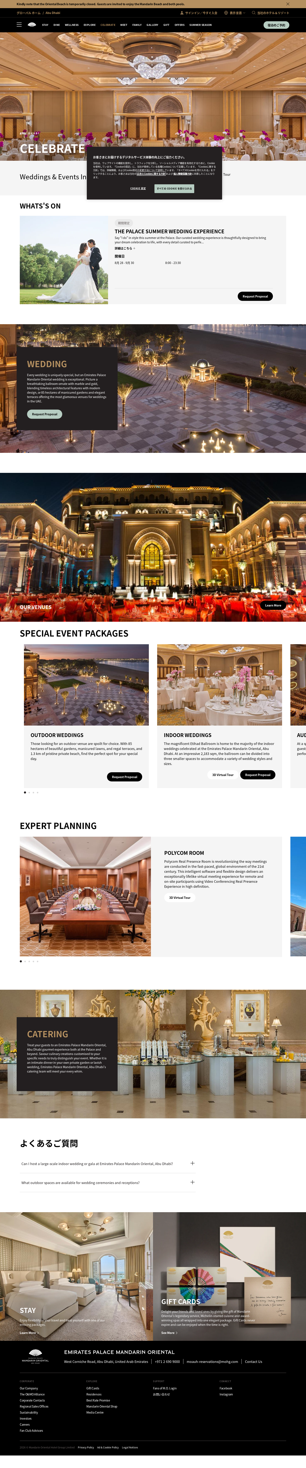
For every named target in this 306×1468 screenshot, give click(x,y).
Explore (90, 24)
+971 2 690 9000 (167, 1361)
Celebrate (108, 24)
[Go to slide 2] (29, 792)
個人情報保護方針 (182, 173)
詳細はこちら (124, 248)
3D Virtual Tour (223, 775)
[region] (154, 173)
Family (137, 24)
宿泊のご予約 (276, 25)
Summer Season (200, 24)
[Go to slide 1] (25, 792)
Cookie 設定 (138, 188)
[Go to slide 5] (37, 961)
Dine (56, 24)
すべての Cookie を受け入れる (174, 188)
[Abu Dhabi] (32, 25)
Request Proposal (255, 296)
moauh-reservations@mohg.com (212, 1361)
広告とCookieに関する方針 (151, 173)
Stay (45, 24)
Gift (166, 24)
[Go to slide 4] (37, 792)
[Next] (274, 715)
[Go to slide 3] (33, 792)
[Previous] (32, 715)
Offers (180, 24)
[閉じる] (287, 4)
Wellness (72, 24)
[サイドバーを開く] (19, 25)
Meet (123, 24)
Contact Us (253, 1361)
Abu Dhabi (52, 13)
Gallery (152, 24)
